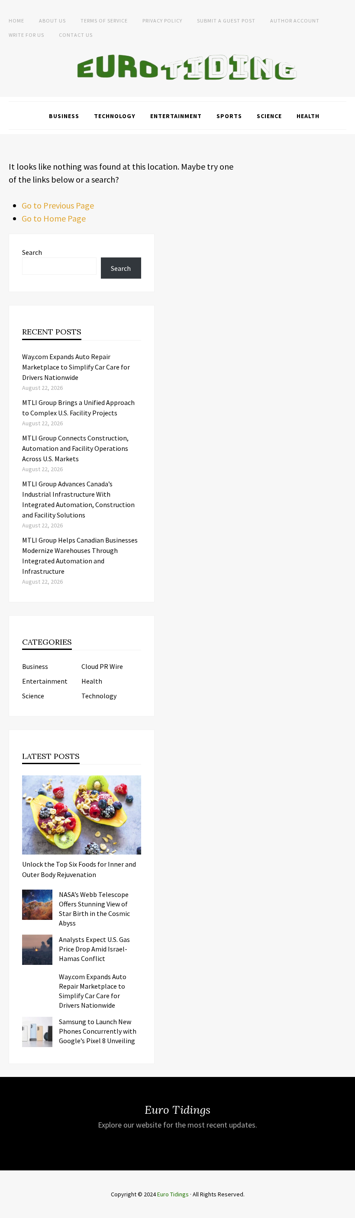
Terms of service (104, 20)
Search (32, 252)
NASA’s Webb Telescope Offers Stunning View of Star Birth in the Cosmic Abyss (94, 908)
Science (269, 116)
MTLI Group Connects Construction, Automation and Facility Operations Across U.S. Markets (75, 448)
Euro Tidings (173, 1194)
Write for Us (26, 35)
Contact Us (76, 35)
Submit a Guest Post (226, 20)
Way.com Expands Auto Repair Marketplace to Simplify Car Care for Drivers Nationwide (76, 367)
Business (64, 116)
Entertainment (176, 116)
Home (16, 20)
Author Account (295, 20)
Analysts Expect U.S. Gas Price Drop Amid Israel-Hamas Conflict (94, 949)
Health (308, 116)
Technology (115, 116)
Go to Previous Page (58, 205)
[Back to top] (346, 1209)
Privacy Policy (162, 20)
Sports (229, 116)
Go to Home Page (54, 218)
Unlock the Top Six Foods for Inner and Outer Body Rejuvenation (79, 869)
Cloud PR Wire (102, 666)
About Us (52, 20)
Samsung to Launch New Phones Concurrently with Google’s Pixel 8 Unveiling (97, 1031)
